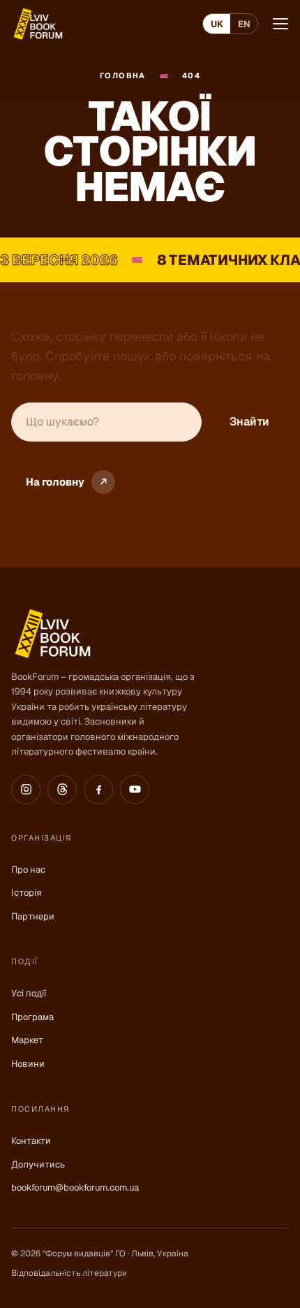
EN (244, 24)
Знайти (249, 421)
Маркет (27, 1040)
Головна (123, 75)
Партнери (32, 916)
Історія (26, 893)
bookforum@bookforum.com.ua (75, 1187)
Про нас (28, 869)
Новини (28, 1064)
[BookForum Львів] (37, 23)
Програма (32, 1017)
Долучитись (38, 1164)
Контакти (31, 1141)
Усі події (28, 993)
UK (217, 24)
